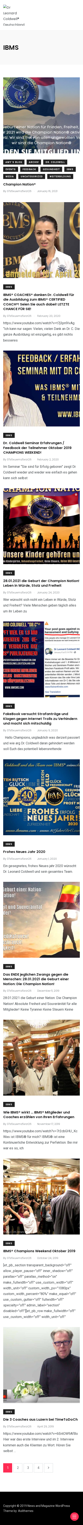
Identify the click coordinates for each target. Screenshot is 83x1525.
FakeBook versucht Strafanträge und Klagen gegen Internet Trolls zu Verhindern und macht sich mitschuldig (40, 719)
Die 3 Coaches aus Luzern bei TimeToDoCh (40, 1419)
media (10, 176)
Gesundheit (51, 169)
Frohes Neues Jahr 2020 (24, 852)
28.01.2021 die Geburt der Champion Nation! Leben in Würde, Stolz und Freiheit (41, 583)
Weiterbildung (60, 176)
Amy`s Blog (14, 162)
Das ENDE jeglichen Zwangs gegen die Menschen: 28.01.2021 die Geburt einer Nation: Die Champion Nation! (36, 979)
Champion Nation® (19, 184)
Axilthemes (25, 1511)
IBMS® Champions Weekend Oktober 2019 (39, 1251)
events (11, 169)
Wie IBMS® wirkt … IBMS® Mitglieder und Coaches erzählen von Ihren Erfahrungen (38, 1114)
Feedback (29, 169)
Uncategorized (32, 176)
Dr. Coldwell (55, 162)
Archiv (34, 162)
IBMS (70, 169)
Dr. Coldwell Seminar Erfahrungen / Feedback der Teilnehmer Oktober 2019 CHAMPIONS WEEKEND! (37, 448)
